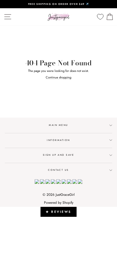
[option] (58, 4)
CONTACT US (58, 170)
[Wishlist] (100, 17)
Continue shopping (58, 77)
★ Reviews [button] (59, 211)
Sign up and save (58, 155)
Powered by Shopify (58, 202)
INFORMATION (58, 140)
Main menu (58, 125)
